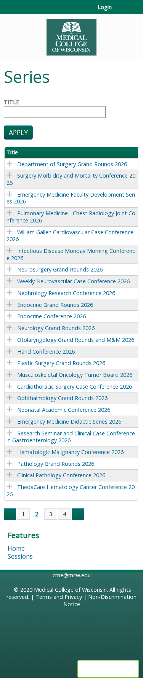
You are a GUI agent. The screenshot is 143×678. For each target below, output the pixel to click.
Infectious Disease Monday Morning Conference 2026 (70, 254)
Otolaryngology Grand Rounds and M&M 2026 (75, 339)
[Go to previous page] (10, 514)
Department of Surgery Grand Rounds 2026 (72, 164)
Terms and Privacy (58, 596)
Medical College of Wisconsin (70, 589)
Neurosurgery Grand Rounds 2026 (60, 269)
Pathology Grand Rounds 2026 (55, 463)
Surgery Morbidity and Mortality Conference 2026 (70, 179)
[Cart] (120, 11)
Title (11, 102)
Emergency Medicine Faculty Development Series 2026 (70, 198)
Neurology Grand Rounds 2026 (56, 328)
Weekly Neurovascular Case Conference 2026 (73, 281)
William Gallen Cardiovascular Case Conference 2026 (69, 236)
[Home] (71, 35)
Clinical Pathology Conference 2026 (61, 475)
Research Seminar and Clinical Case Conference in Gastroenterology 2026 (70, 437)
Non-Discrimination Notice (100, 600)
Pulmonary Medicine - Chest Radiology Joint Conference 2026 (70, 217)
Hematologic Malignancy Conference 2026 (70, 452)
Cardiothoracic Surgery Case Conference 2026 (74, 386)
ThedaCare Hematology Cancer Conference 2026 (70, 490)
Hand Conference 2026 (46, 351)
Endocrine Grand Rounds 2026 (55, 304)
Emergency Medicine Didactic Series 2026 (69, 421)
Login (105, 7)
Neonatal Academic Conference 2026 (63, 409)
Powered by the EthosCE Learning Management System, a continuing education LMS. (108, 669)
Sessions (20, 556)
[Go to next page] (78, 514)
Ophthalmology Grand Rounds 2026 (62, 398)
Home (16, 548)
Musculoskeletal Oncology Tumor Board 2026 (74, 374)
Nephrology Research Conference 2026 (66, 293)
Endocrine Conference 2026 (51, 316)
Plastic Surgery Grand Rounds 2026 (61, 363)
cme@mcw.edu (72, 575)
